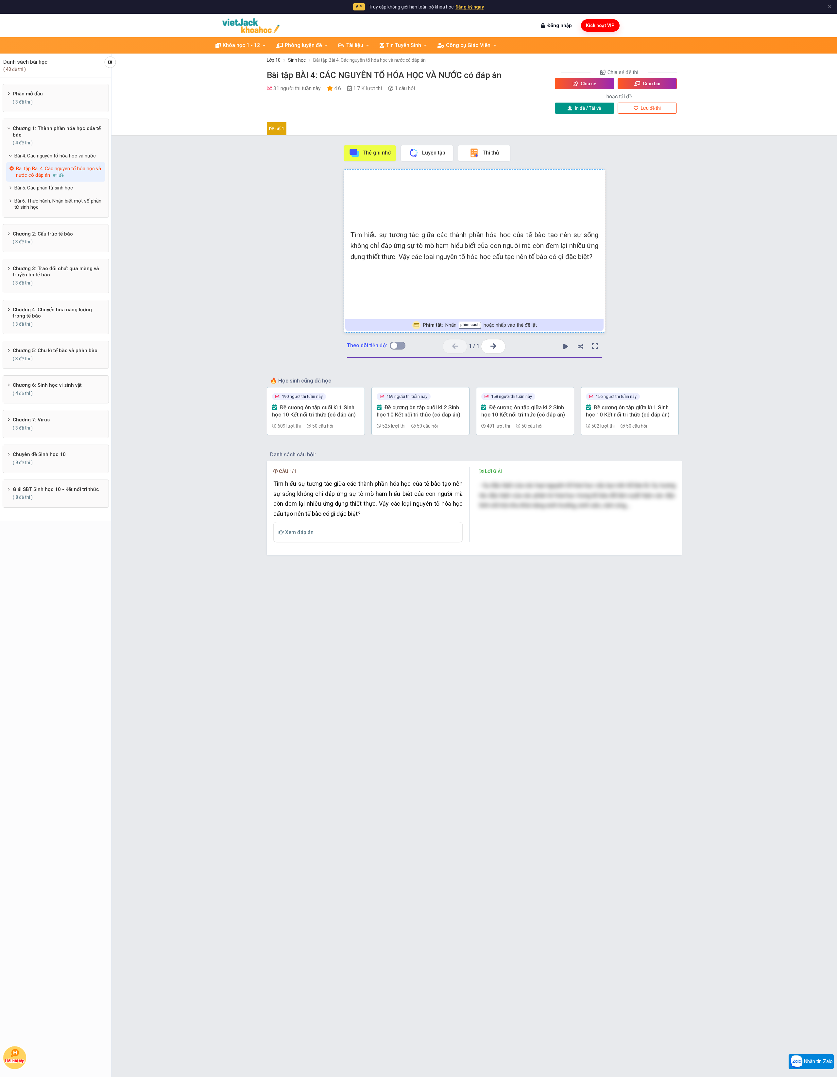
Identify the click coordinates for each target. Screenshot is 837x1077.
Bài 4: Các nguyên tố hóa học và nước (55, 156)
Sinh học (297, 60)
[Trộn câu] (580, 346)
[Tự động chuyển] (565, 346)
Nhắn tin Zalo (818, 1061)
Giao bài (651, 83)
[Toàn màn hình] (595, 346)
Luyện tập (433, 153)
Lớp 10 (274, 60)
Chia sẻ (588, 83)
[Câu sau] (493, 346)
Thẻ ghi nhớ (377, 153)
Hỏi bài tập (15, 1061)
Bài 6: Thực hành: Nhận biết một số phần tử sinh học (57, 204)
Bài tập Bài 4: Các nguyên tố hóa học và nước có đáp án (369, 60)
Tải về (588, 108)
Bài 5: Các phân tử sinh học (43, 188)
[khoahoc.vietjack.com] (251, 25)
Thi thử (491, 153)
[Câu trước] (455, 346)
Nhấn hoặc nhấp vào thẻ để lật (479, 325)
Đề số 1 (276, 128)
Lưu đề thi (650, 108)
